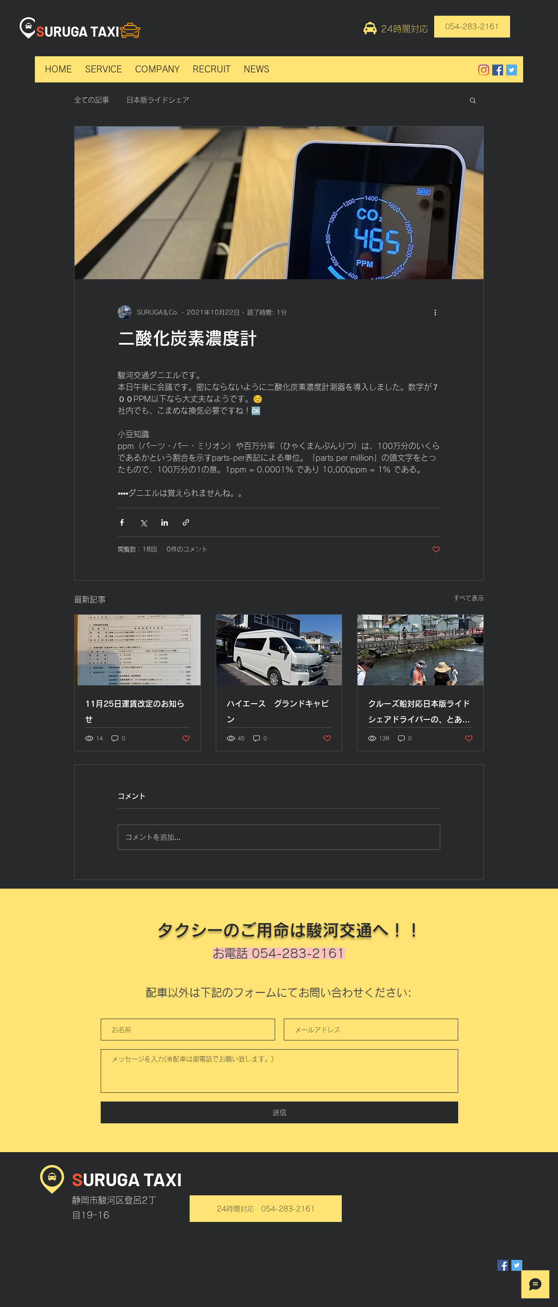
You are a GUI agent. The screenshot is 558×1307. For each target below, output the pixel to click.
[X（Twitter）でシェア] (143, 522)
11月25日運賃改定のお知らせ (134, 711)
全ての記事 (91, 99)
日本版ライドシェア (157, 99)
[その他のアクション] (435, 312)
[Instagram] (483, 70)
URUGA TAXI (81, 31)
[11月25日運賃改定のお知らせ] (138, 650)
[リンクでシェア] (186, 522)
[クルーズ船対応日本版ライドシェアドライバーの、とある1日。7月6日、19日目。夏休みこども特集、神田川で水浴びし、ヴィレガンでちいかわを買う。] (420, 650)
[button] (473, 99)
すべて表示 (468, 598)
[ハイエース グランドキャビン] (279, 650)
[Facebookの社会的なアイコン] (497, 70)
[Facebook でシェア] (122, 522)
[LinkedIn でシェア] (164, 522)
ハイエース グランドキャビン (278, 711)
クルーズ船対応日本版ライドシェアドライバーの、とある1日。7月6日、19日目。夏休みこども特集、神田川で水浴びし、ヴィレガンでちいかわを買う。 (420, 713)
